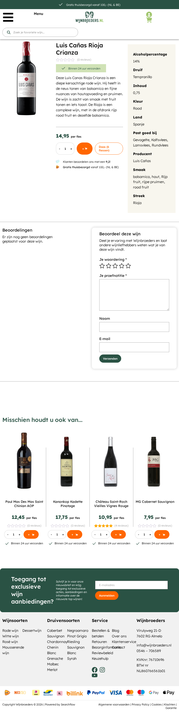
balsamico (141, 176)
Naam (104, 318)
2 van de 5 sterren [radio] (108, 266)
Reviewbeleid (102, 653)
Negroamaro (77, 630)
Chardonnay (57, 641)
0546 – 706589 (149, 651)
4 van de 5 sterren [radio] (121, 266)
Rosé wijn (10, 641)
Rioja (137, 203)
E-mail (104, 338)
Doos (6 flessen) (104, 148)
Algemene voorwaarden (114, 704)
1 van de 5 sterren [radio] (102, 266)
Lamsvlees (141, 145)
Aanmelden (106, 595)
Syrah (72, 658)
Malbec (53, 664)
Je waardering (113, 259)
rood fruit (141, 187)
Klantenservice (124, 641)
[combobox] (40, 32)
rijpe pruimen (153, 182)
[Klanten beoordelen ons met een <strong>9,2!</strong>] (57, 161)
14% (136, 61)
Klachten (169, 704)
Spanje (138, 124)
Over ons (119, 636)
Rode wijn (10, 630)
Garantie (171, 708)
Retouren (99, 641)
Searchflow (68, 704)
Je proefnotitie (113, 275)
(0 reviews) (84, 59)
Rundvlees (160, 145)
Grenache (55, 658)
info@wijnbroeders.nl (154, 645)
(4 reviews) (121, 525)
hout (155, 176)
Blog (115, 630)
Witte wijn (10, 636)
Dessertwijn (31, 630)
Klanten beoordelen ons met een (86, 161)
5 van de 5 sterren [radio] (128, 266)
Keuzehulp (100, 658)
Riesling (73, 641)
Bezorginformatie (106, 647)
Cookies (156, 704)
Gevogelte (141, 140)
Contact (118, 647)
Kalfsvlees (159, 140)
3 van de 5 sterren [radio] (115, 266)
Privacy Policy (140, 704)
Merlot (52, 669)
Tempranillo (142, 77)
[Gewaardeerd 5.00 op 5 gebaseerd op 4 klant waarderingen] (103, 525)
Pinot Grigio (77, 636)
